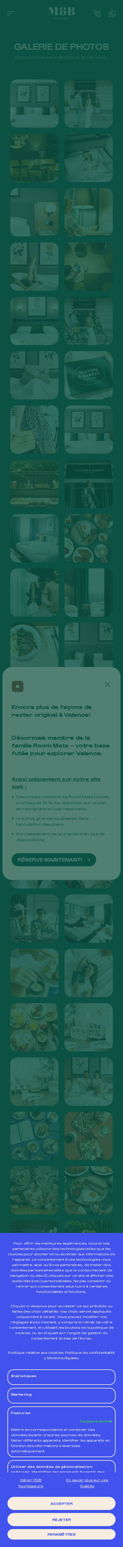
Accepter (61, 1503)
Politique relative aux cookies (35, 1352)
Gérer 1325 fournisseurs (31, 1483)
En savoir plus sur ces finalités (87, 1483)
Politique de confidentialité (90, 1352)
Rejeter (61, 1519)
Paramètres (61, 1534)
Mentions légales (62, 1358)
